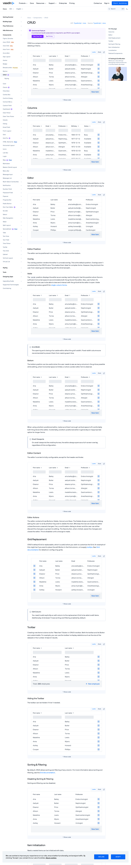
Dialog (5, 123)
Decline (101, 857)
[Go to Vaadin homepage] (8, 3)
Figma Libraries (8, 38)
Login (5, 156)
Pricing (72, 3)
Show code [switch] (67, 100)
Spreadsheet (7, 229)
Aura (99, 52)
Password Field (8, 192)
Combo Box (6, 94)
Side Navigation (8, 218)
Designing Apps (8, 276)
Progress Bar (7, 200)
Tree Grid (6, 251)
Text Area (6, 236)
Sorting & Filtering (114, 44)
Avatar (5, 60)
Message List (7, 178)
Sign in (106, 3)
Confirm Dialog (8, 98)
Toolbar (110, 41)
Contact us (98, 3)
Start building (119, 3)
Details (5, 120)
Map (4, 160)
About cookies (51, 858)
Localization (112, 50)
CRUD (5, 75)
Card (4, 83)
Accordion (6, 53)
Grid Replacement (114, 38)
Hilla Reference (8, 30)
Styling (7, 78)
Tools (4, 272)
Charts (5, 87)
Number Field (7, 189)
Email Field (6, 127)
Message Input (8, 174)
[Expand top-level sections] (19, 15)
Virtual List (6, 261)
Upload (5, 254)
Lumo (94, 52)
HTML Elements (8, 142)
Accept (118, 857)
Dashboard (6, 109)
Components (7, 35)
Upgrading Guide (8, 281)
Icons (4, 149)
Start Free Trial (37, 36)
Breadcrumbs (7, 67)
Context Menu (7, 102)
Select (5, 214)
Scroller (5, 211)
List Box (5, 153)
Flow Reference (8, 26)
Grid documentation (47, 772)
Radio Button (7, 203)
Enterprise (63, 3)
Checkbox (6, 91)
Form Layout (7, 131)
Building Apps (7, 21)
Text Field (6, 240)
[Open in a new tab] (104, 52)
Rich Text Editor (8, 207)
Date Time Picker (8, 116)
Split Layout (7, 225)
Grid (4, 134)
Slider (5, 221)
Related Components (115, 53)
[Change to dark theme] (127, 9)
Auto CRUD (6, 42)
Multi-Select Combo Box (11, 182)
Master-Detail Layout (10, 167)
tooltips (89, 547)
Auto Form (6, 49)
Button (5, 71)
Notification (7, 185)
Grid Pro (5, 138)
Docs (32, 3)
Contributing (7, 288)
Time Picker (7, 243)
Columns (111, 32)
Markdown (6, 163)
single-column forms (59, 285)
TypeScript (77, 23)
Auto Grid (6, 46)
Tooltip (5, 247)
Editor (110, 35)
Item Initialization (114, 47)
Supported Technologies (11, 284)
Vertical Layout (8, 258)
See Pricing (49, 36)
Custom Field (7, 105)
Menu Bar (6, 171)
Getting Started (8, 17)
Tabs (4, 232)
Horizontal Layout (9, 145)
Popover (5, 196)
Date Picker (7, 113)
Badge (5, 64)
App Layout (6, 56)
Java (84, 23)
